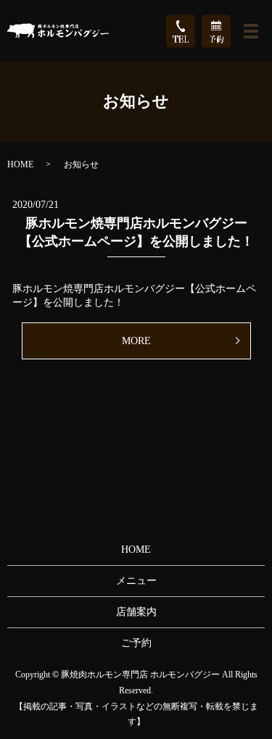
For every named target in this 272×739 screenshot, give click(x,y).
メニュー (136, 580)
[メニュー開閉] (251, 31)
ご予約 (136, 643)
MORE (136, 340)
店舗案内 (136, 611)
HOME (20, 164)
